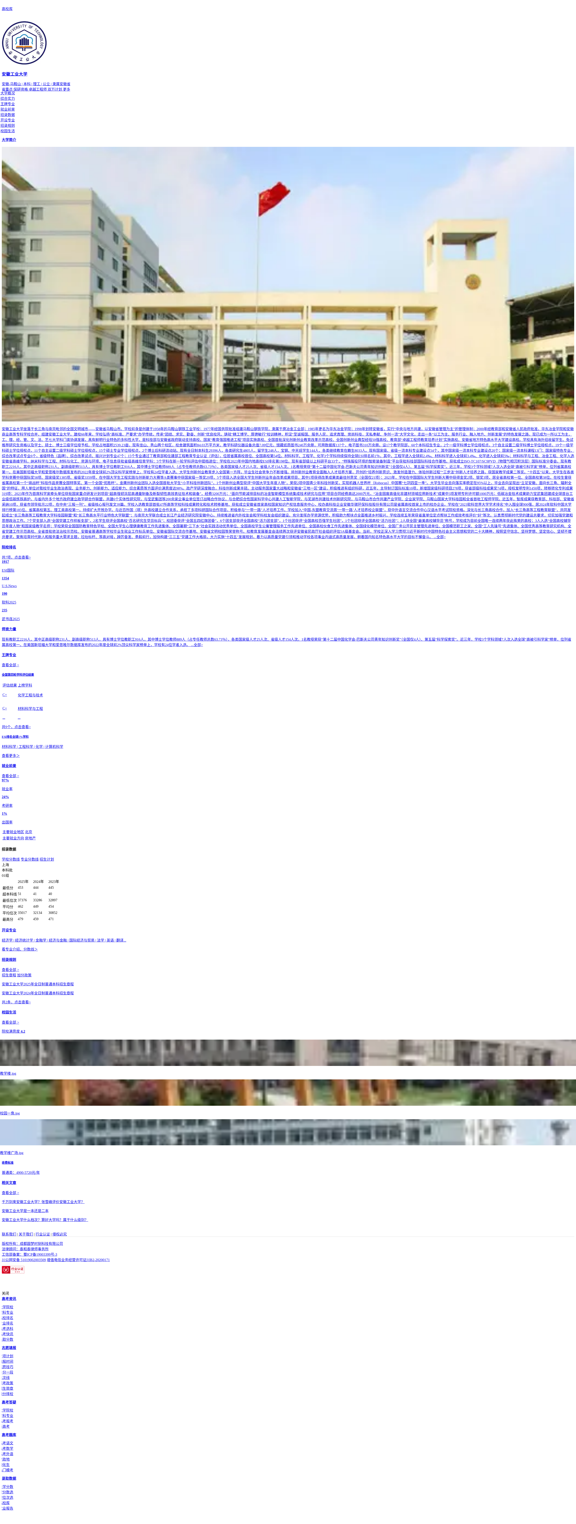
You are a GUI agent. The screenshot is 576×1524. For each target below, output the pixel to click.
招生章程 (9, 975)
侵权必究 (59, 1234)
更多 (66, 89)
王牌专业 (7, 104)
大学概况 (7, 93)
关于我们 (26, 1234)
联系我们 (9, 1234)
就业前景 (7, 109)
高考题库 (9, 1435)
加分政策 (24, 975)
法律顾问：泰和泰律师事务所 (25, 1249)
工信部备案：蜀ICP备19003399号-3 (29, 1254)
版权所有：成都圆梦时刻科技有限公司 (32, 1244)
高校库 (7, 9)
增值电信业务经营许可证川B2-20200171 (78, 1260)
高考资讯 (9, 1299)
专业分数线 (30, 859)
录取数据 (9, 1478)
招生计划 (47, 859)
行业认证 (43, 1234)
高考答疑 (9, 1402)
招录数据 (7, 115)
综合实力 (7, 99)
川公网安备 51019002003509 (24, 1260)
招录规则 (7, 126)
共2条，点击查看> (16, 1002)
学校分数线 (11, 859)
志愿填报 (9, 1348)
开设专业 (7, 120)
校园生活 (7, 131)
